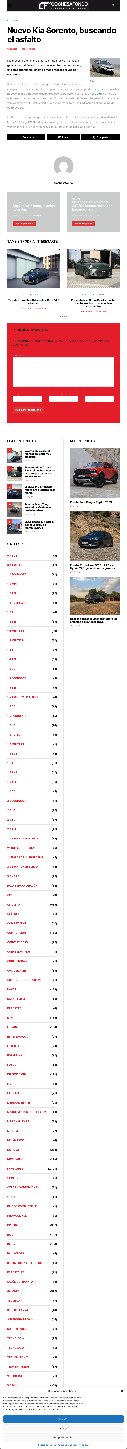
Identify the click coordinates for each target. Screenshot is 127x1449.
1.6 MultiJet (15, 744)
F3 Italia (13, 1046)
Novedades (12, 21)
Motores (13, 1130)
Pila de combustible (22, 1206)
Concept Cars (17, 942)
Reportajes (15, 1272)
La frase (13, 1093)
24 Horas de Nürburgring (25, 857)
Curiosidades (16, 970)
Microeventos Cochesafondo (29, 1112)
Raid (10, 1234)
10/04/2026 (101, 311)
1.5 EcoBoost (16, 678)
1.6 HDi (11, 725)
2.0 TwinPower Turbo (22, 838)
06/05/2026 (41, 308)
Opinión (12, 1178)
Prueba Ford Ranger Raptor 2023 (91, 502)
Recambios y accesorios (24, 1263)
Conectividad (17, 961)
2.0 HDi (11, 810)
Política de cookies (47, 1445)
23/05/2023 (30, 532)
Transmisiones (18, 1357)
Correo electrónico (60, 394)
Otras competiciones (23, 1187)
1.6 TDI (11, 763)
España (12, 1027)
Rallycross (15, 1253)
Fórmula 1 (14, 1055)
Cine (10, 895)
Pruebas (76, 199)
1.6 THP (12, 772)
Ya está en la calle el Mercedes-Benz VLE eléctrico (33, 301)
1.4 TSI (11, 659)
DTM (10, 1017)
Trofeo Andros (18, 1366)
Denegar (63, 1428)
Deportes (14, 1008)
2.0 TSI (11, 829)
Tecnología (15, 1338)
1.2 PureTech (16, 602)
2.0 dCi (11, 791)
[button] (122, 1391)
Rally (11, 1244)
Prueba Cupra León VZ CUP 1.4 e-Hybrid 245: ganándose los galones (92, 567)
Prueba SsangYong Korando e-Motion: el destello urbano (38, 507)
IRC (9, 1083)
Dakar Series (16, 998)
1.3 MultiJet (15, 631)
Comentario (19, 355)
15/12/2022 (75, 506)
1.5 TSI (11, 687)
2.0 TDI (11, 819)
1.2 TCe (12, 612)
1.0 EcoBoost (16, 574)
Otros (11, 1197)
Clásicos (14, 914)
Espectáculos (17, 1036)
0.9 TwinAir (15, 565)
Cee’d (98, 93)
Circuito (13, 904)
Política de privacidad (67, 1445)
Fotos (11, 1064)
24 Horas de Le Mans (21, 848)
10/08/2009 (12, 49)
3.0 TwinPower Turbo (22, 866)
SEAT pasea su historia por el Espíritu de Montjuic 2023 (39, 524)
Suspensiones (17, 1329)
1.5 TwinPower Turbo (22, 697)
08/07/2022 (75, 626)
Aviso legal (84, 1445)
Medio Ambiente (18, 1102)
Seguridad (14, 1300)
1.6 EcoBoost (16, 716)
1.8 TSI (11, 782)
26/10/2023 (30, 514)
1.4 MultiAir (15, 640)
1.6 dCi (11, 706)
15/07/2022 (75, 572)
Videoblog (14, 1376)
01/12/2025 (29, 497)
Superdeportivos (20, 1319)
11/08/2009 (77, 215)
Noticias (27, 295)
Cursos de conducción (24, 980)
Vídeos (12, 1385)
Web (87, 394)
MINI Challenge (18, 1121)
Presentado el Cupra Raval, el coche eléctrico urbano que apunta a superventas (93, 303)
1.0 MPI (12, 584)
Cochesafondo (28, 49)
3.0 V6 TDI (13, 876)
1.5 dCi (11, 668)
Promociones (17, 1215)
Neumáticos (16, 1140)
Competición (16, 923)
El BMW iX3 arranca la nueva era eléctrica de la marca (40, 489)
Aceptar (63, 1419)
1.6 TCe (12, 753)
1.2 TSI (11, 621)
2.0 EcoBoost (16, 800)
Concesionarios (19, 951)
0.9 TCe (12, 555)
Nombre (17, 394)
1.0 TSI (11, 593)
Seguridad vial (18, 1310)
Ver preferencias (63, 1437)
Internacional (17, 1074)
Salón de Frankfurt (21, 1281)
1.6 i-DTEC (13, 734)
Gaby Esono (27, 308)
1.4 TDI (11, 650)
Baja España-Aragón (22, 885)
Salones (13, 1291)
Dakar (11, 989)
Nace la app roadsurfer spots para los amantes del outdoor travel (93, 620)
